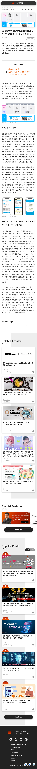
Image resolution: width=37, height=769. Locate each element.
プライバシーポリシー (16, 755)
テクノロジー (6, 580)
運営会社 (13, 749)
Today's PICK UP (31, 38)
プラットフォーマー (7, 612)
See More (18, 530)
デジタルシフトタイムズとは (17, 744)
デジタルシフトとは (15, 747)
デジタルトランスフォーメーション (22, 326)
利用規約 (13, 760)
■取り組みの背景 (13, 69)
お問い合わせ (14, 752)
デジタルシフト (7, 326)
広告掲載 (13, 758)
